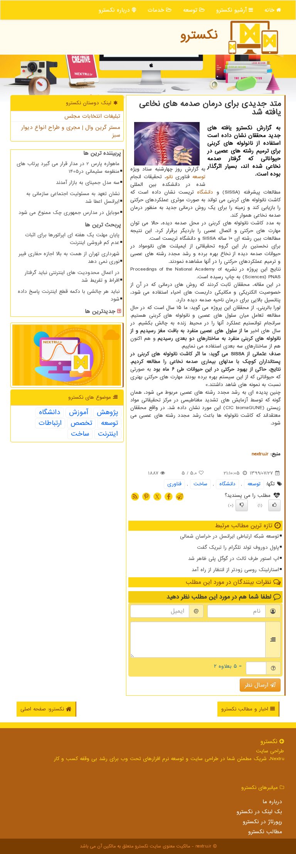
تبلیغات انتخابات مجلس (92, 116)
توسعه (191, 10)
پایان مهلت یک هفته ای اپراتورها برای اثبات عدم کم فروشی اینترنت (72, 238)
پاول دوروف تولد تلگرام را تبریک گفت (238, 547)
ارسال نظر (257, 685)
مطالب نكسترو (265, 831)
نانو (169, 176)
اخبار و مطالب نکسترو (245, 709)
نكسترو (199, 35)
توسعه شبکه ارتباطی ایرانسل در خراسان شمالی (229, 536)
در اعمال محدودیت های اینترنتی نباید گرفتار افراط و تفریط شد (72, 276)
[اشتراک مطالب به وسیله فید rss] (135, 496)
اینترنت (108, 434)
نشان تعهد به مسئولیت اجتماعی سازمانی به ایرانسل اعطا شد (72, 197)
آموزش (78, 413)
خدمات (157, 10)
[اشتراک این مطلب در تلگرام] (179, 496)
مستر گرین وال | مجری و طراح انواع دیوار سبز (70, 131)
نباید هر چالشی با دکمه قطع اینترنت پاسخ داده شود (68, 295)
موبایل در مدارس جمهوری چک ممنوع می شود (68, 212)
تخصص (81, 423)
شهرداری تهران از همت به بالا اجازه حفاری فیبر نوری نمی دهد (68, 257)
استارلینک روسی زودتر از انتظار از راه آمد (235, 569)
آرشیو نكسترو (232, 10)
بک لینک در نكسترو (259, 811)
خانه (270, 10)
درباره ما (272, 801)
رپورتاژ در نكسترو (262, 821)
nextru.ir (260, 454)
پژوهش (107, 413)
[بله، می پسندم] (274, 505)
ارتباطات (50, 423)
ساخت (200, 484)
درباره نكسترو (115, 10)
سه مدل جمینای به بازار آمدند (87, 182)
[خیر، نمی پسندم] (241, 505)
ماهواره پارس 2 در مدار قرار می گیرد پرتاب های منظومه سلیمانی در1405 (68, 167)
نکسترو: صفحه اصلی (43, 709)
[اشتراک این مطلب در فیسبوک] (168, 496)
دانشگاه (205, 192)
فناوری (174, 484)
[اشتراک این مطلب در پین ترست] (146, 496)
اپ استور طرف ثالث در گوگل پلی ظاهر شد (233, 558)
